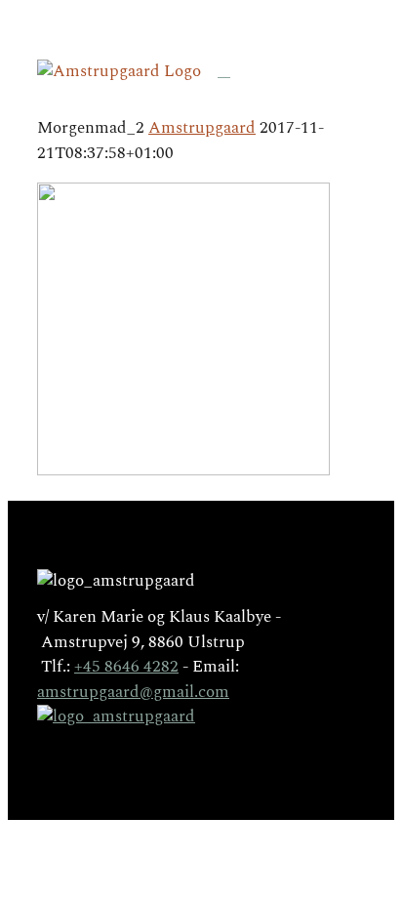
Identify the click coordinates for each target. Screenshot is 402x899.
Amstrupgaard (202, 128)
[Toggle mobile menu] (224, 70)
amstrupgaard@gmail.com (133, 692)
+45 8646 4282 (126, 666)
